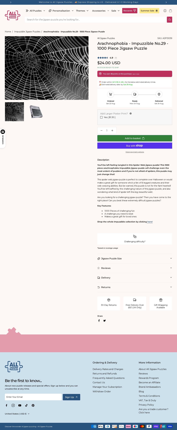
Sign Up (69, 397)
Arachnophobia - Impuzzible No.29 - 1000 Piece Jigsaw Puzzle (74, 31)
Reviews (143, 373)
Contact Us (99, 382)
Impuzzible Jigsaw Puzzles (27, 31)
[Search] (169, 20)
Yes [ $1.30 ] (109, 117)
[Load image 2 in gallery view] (35, 111)
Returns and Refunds (105, 373)
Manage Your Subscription (107, 387)
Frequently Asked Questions (108, 378)
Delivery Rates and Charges (108, 369)
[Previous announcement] (11, 2)
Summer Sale (147, 10)
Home (8, 31)
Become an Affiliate (149, 382)
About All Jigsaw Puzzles (152, 369)
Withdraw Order (102, 391)
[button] (35, 11)
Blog (141, 391)
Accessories (98, 10)
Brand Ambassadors (150, 387)
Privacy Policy (146, 405)
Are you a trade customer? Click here (153, 411)
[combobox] (95, 20)
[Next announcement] (166, 2)
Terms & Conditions (149, 396)
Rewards (127, 10)
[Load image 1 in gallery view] (14, 111)
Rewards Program (149, 378)
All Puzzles (35, 10)
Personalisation (61, 10)
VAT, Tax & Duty (147, 400)
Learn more (135, 74)
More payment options (135, 152)
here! (150, 221)
